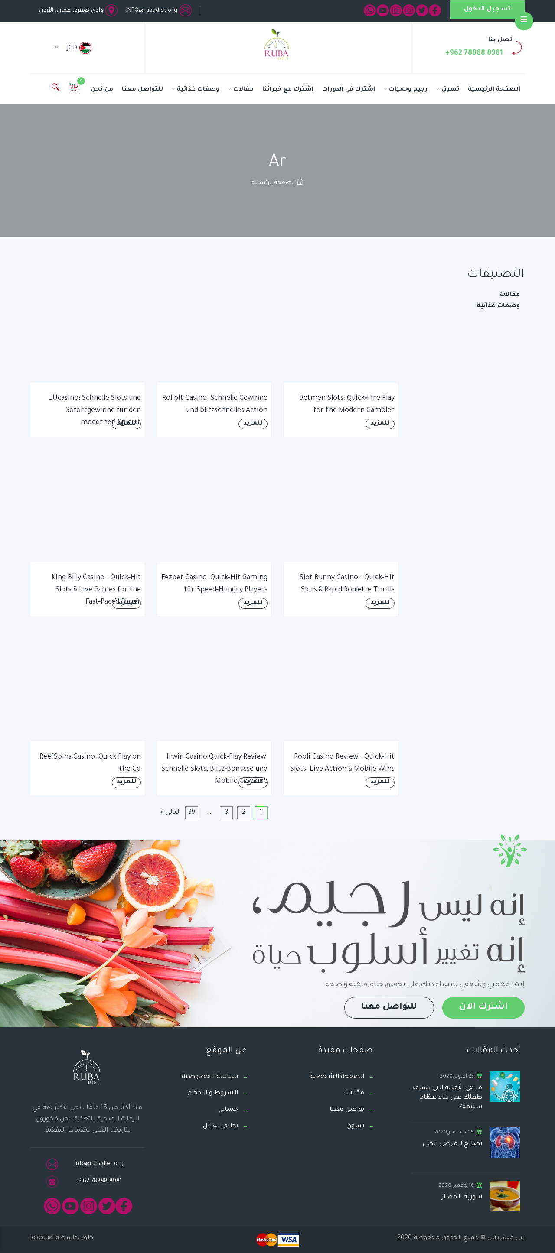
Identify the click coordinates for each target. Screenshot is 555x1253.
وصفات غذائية (198, 89)
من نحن (102, 89)
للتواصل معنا (142, 89)
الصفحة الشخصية (336, 1077)
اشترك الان (483, 1007)
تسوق (450, 89)
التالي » (170, 812)
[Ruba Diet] (277, 46)
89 (191, 812)
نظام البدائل (220, 1126)
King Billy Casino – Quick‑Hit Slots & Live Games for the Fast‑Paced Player (96, 590)
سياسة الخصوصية (210, 1077)
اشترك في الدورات (348, 89)
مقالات (243, 89)
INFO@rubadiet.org (151, 10)
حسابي (228, 1110)
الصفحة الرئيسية (494, 89)
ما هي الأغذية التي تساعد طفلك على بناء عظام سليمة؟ (446, 1098)
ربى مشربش (505, 1238)
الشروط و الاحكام (212, 1093)
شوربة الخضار (461, 1197)
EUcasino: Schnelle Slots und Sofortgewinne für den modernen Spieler (94, 411)
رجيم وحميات (408, 89)
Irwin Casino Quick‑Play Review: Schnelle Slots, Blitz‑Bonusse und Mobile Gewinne (214, 769)
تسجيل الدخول (487, 9)
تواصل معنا (347, 1110)
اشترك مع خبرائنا (287, 89)
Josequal (42, 1238)
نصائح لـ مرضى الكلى (452, 1144)
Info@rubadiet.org (99, 1164)
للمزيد (380, 423)
